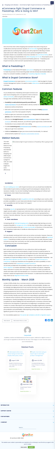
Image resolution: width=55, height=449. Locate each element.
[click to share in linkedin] (52, 320)
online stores (35, 83)
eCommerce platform (31, 81)
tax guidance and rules (27, 199)
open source (29, 70)
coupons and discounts (43, 126)
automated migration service (13, 259)
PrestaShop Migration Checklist (37, 74)
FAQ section (23, 315)
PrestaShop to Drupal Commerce (26, 263)
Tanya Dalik (27, 335)
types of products (10, 104)
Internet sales (33, 49)
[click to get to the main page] (27, 435)
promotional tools (25, 126)
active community (9, 97)
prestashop (7, 320)
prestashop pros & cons (20, 320)
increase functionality (29, 227)
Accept (31, 447)
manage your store (21, 225)
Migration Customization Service (30, 134)
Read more (24, 447)
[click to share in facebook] (46, 320)
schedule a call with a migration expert (39, 315)
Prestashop (7, 70)
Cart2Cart (25, 259)
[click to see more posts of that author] (27, 327)
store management (29, 119)
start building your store (12, 187)
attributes (8, 121)
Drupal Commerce (9, 81)
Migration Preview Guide (21, 275)
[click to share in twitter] (49, 320)
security (12, 209)
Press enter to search (6, 427)
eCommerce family (42, 55)
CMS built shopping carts (21, 223)
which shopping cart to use (33, 57)
